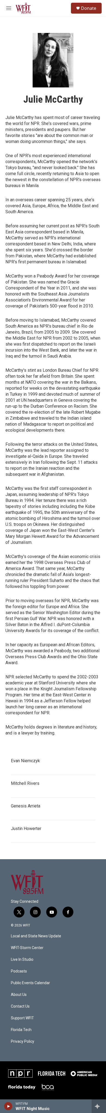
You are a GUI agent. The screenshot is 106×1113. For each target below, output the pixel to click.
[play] (8, 1106)
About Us (19, 995)
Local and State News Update (36, 936)
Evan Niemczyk (25, 760)
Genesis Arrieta (25, 806)
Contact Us (20, 1006)
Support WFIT (22, 1018)
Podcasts (19, 971)
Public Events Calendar (30, 983)
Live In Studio (22, 960)
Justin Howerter (26, 828)
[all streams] (99, 1106)
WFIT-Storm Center (27, 948)
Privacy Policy (22, 1041)
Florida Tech (21, 1030)
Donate (88, 8)
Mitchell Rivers (25, 783)
